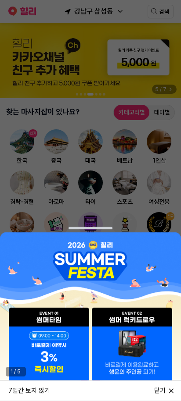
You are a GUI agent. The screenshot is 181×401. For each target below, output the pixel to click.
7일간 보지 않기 (29, 390)
